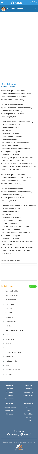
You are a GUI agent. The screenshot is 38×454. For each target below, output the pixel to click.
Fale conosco (9, 410)
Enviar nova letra (28, 395)
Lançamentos (9, 399)
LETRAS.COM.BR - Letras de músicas (16, 2)
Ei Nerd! (28, 407)
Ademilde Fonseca (15, 9)
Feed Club (28, 417)
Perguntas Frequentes (9, 407)
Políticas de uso (9, 414)
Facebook (14, 434)
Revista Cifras (28, 414)
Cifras (28, 410)
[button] (35, 8)
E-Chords (28, 421)
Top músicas (9, 388)
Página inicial (28, 388)
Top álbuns (9, 395)
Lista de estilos (28, 392)
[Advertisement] (19, 33)
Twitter (26, 434)
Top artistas (9, 392)
